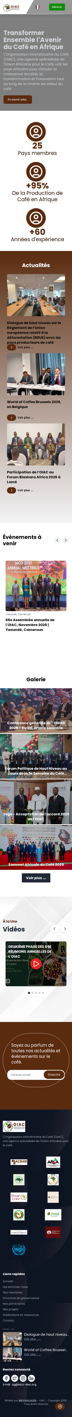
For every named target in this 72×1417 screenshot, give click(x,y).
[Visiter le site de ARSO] (18, 1179)
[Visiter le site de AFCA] (53, 1162)
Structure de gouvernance (21, 1298)
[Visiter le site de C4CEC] (53, 1197)
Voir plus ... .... (32, 1339)
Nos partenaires (14, 1304)
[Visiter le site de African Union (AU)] (18, 1197)
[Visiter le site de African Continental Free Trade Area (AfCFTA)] (53, 1179)
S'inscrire (54, 1075)
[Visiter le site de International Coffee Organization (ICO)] (53, 1232)
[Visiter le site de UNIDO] (18, 1250)
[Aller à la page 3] (36, 993)
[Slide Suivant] (65, 540)
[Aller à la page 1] (29, 993)
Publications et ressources (21, 1315)
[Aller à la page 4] (39, 993)
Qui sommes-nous (15, 1287)
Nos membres (12, 1292)
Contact (8, 1321)
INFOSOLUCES (27, 1400)
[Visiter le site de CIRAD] (53, 1214)
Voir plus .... (36, 877)
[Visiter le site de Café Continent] (18, 1232)
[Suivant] (65, 929)
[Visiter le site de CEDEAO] (18, 1214)
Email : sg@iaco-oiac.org (19, 1384)
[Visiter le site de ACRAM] (18, 1162)
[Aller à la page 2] (32, 993)
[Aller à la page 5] (43, 993)
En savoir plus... (18, 99)
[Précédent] (54, 929)
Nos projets (10, 1309)
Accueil (8, 1281)
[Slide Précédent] (57, 540)
